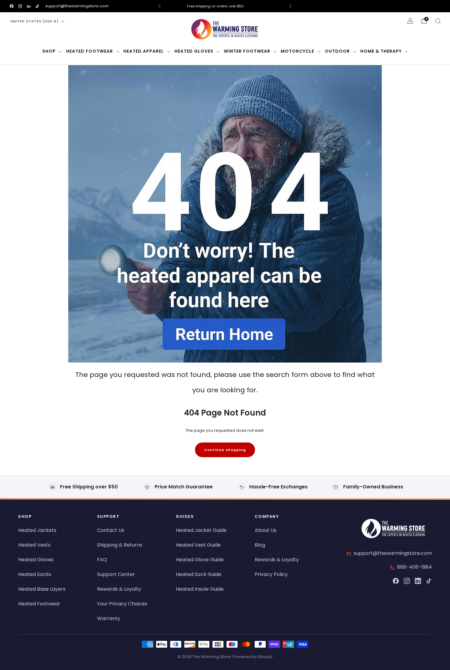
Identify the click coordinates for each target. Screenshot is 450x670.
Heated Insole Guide (200, 589)
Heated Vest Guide (198, 544)
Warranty (108, 618)
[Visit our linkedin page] (28, 6)
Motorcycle (297, 51)
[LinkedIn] (418, 581)
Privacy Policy (271, 574)
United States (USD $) (34, 21)
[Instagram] (407, 581)
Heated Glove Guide (200, 559)
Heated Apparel (143, 51)
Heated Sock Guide (198, 574)
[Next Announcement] (290, 6)
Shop (49, 51)
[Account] (410, 21)
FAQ (102, 559)
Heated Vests (34, 544)
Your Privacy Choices (122, 603)
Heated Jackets (37, 530)
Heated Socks (34, 574)
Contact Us (110, 530)
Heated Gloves (193, 51)
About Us (265, 530)
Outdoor (337, 51)
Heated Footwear (89, 51)
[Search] (438, 21)
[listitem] (225, 6)
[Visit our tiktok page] (37, 6)
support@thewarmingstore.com (77, 6)
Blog (260, 544)
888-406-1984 (414, 566)
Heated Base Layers (42, 589)
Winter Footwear (247, 51)
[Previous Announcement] (159, 6)
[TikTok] (429, 581)
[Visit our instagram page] (20, 6)
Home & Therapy (381, 51)
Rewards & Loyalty (119, 589)
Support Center (116, 574)
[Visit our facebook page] (11, 6)
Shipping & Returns (119, 544)
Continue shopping (225, 449)
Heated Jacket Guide (201, 530)
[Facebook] (396, 581)
